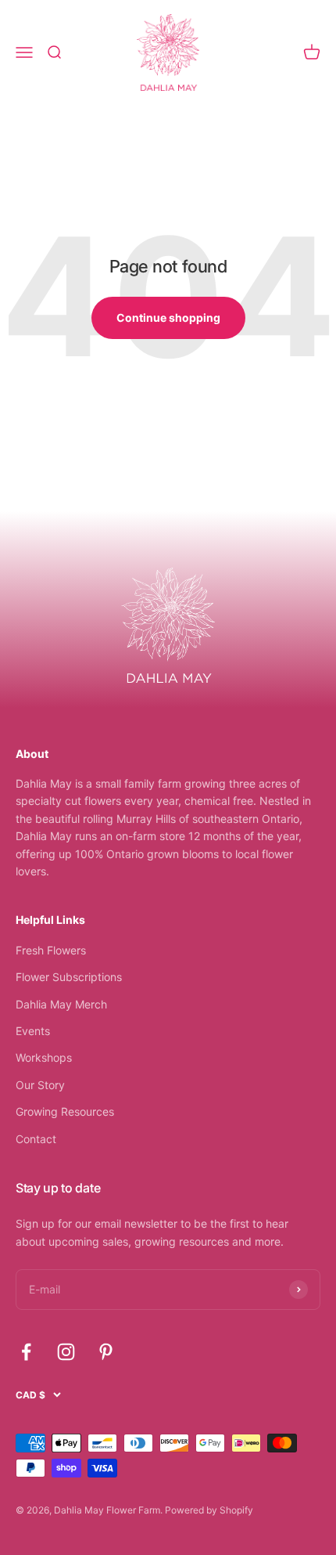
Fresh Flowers (51, 950)
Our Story (40, 1084)
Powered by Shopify (209, 1510)
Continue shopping (168, 317)
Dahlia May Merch (61, 1004)
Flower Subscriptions (69, 976)
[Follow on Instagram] (66, 1351)
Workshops (44, 1057)
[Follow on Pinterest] (105, 1351)
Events (33, 1030)
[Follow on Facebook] (26, 1351)
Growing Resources (65, 1111)
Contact (36, 1139)
